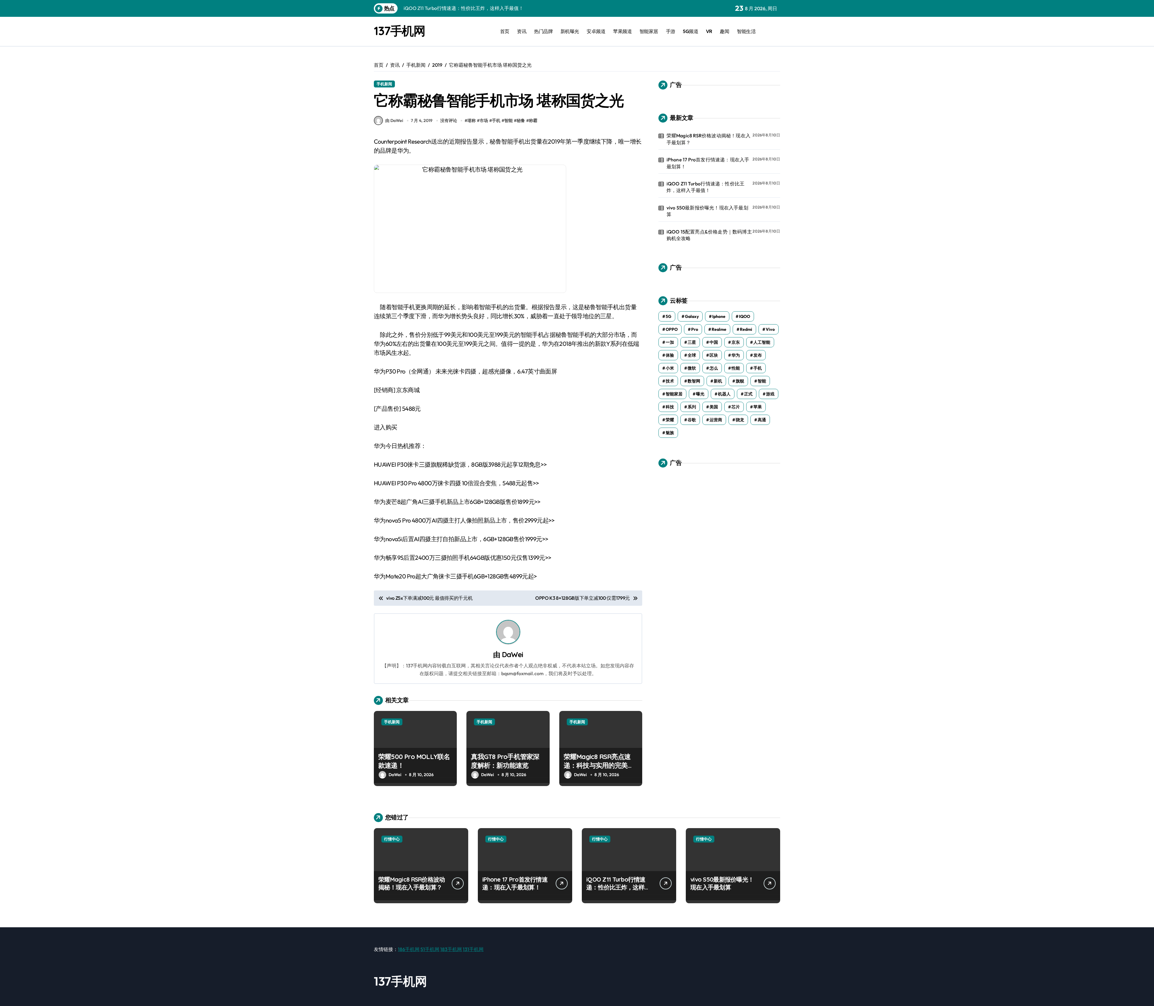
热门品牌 (543, 31)
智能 (508, 120)
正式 (748, 394)
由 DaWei (394, 120)
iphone (718, 316)
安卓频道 (596, 31)
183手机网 (451, 949)
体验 (670, 355)
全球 (692, 355)
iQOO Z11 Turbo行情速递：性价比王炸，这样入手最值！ (706, 187)
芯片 (735, 407)
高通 (762, 419)
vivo (770, 329)
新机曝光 (569, 31)
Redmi (746, 329)
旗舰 (740, 381)
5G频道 (690, 31)
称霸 (533, 120)
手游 (670, 31)
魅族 (670, 432)
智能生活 (746, 31)
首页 (504, 31)
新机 (718, 381)
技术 (670, 381)
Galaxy (692, 316)
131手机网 (473, 949)
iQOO (744, 316)
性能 (735, 368)
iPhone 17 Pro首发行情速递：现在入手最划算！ (708, 163)
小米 (670, 368)
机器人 (724, 394)
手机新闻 (384, 83)
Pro (694, 329)
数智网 (694, 381)
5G (668, 316)
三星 (692, 342)
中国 (714, 342)
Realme (719, 329)
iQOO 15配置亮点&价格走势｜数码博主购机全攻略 (709, 235)
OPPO (672, 329)
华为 (735, 355)
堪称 (471, 120)
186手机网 (409, 949)
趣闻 (724, 31)
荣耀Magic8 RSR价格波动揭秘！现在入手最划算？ (708, 139)
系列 (692, 407)
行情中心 (392, 839)
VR (709, 31)
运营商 (716, 419)
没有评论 (448, 120)
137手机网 (399, 30)
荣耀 (670, 419)
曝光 (700, 394)
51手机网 (429, 949)
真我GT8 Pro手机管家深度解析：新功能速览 (505, 761)
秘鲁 (521, 120)
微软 (692, 368)
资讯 (521, 31)
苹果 (757, 407)
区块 (714, 355)
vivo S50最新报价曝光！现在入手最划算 (707, 211)
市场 (484, 120)
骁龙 (740, 419)
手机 (496, 120)
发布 (757, 355)
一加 (670, 342)
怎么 (714, 368)
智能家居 (649, 31)
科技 (670, 407)
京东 (735, 342)
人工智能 (761, 342)
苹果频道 (622, 31)
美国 (714, 407)
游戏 (770, 394)
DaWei (512, 654)
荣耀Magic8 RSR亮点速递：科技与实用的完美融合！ (599, 765)
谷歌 (692, 419)
